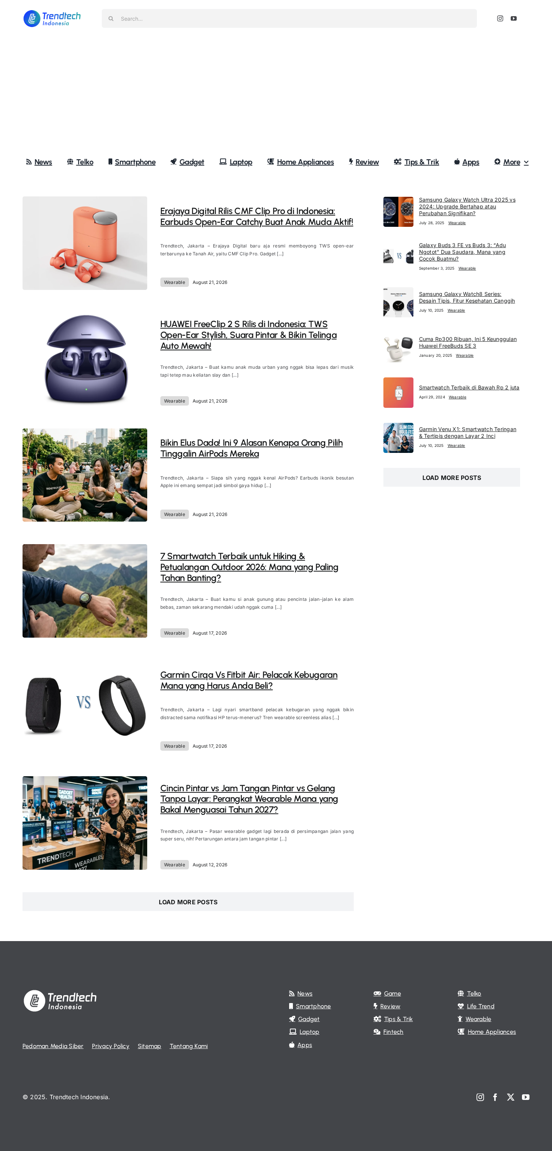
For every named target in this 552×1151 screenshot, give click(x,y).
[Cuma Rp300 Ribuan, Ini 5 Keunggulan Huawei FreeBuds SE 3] (398, 337)
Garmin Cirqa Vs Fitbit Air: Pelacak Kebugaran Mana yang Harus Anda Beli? (249, 680)
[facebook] (495, 1097)
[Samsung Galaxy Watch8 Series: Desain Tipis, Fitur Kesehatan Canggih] (398, 292)
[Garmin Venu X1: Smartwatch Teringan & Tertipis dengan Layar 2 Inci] (398, 427)
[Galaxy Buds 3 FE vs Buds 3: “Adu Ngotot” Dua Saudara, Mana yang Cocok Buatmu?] (398, 247)
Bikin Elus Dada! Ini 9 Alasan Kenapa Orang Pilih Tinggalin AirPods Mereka (251, 448)
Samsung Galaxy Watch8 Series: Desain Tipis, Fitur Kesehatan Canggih (467, 297)
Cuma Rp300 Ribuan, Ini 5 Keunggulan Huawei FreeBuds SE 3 (468, 342)
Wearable (174, 282)
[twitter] (510, 1097)
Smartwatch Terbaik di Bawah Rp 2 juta (469, 387)
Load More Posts (188, 902)
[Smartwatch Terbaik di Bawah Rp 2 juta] (398, 382)
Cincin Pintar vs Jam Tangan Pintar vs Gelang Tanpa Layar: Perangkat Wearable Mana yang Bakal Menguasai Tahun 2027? (249, 799)
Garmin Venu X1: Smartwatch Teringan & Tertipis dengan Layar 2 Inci (467, 432)
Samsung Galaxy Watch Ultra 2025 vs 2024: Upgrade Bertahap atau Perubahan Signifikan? (467, 206)
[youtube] (514, 18)
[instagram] (500, 18)
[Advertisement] (276, 93)
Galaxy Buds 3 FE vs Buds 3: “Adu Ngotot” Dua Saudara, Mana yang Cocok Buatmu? (462, 252)
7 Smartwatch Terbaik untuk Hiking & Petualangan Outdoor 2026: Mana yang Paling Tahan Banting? (249, 567)
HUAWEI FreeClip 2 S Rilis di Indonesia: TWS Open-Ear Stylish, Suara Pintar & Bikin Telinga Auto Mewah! (248, 334)
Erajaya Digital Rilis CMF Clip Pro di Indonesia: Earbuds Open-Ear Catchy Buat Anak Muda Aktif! (256, 216)
